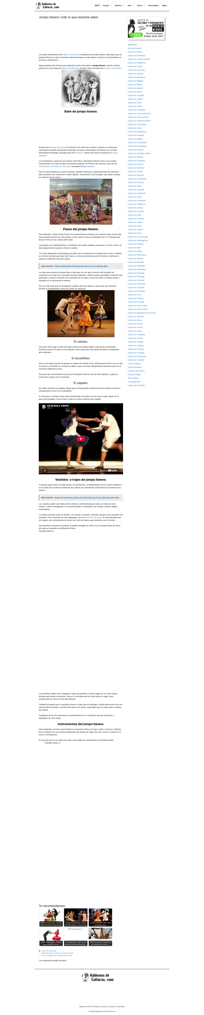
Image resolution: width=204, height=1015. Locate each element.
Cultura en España (135, 150)
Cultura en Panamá (136, 287)
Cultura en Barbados (136, 77)
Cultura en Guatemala (137, 179)
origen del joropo (58, 147)
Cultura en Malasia (136, 244)
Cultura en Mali (134, 248)
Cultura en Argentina (136, 63)
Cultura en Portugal (136, 302)
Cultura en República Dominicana (142, 313)
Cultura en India (134, 197)
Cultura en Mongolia (136, 266)
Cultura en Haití (134, 186)
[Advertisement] (81, 35)
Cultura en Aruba (135, 66)
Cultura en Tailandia (136, 335)
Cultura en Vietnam (136, 360)
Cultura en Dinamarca (137, 132)
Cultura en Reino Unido (138, 309)
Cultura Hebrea (134, 364)
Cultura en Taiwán (135, 342)
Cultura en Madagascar (138, 240)
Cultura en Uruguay (136, 353)
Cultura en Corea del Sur (138, 117)
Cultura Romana (135, 367)
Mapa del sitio (84, 1007)
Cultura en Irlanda (135, 208)
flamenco (79, 153)
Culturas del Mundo (136, 371)
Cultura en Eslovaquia (137, 146)
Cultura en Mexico (135, 258)
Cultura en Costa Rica (137, 124)
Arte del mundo (134, 48)
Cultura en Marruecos (137, 255)
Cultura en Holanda (136, 190)
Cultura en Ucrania (136, 349)
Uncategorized (134, 382)
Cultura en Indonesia (136, 200)
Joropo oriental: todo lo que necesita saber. (56, 955)
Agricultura (132, 45)
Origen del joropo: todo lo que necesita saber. (57, 953)
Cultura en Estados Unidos (139, 153)
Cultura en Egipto (135, 139)
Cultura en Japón (135, 222)
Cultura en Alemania (136, 55)
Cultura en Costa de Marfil (139, 121)
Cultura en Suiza (135, 331)
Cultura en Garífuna (136, 168)
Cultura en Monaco (136, 262)
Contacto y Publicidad (116, 1007)
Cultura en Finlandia (136, 161)
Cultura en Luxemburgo (138, 237)
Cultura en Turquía (136, 345)
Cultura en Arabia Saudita (139, 59)
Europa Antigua (134, 374)
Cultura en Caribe (135, 99)
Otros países (153, 5)
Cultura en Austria (135, 74)
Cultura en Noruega (136, 273)
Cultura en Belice (135, 84)
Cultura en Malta (135, 251)
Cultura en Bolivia (135, 88)
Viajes (164, 5)
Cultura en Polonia (135, 298)
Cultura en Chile (134, 103)
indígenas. (90, 166)
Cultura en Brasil (135, 92)
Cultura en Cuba (135, 128)
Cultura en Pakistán (136, 280)
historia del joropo (94, 517)
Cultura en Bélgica (135, 81)
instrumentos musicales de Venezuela (55, 166)
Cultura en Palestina (136, 284)
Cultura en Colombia (136, 110)
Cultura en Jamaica (136, 219)
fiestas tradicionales (70, 68)
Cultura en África (135, 52)
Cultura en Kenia (135, 226)
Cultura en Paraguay (136, 291)
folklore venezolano (70, 55)
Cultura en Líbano (135, 229)
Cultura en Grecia (135, 171)
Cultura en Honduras (137, 193)
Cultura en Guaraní (136, 175)
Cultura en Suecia (135, 324)
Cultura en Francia (135, 164)
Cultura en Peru (134, 295)
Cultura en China (135, 106)
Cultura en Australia (136, 70)
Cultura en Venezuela (48, 951)
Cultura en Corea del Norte (139, 113)
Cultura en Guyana (136, 182)
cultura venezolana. (113, 68)
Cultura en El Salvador (137, 142)
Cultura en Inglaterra (136, 204)
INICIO (97, 5)
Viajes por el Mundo (136, 385)
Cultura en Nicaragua (137, 269)
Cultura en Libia (134, 233)
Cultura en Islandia (136, 211)
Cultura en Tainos (135, 338)
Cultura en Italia (134, 215)
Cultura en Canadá (136, 95)
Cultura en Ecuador (136, 135)
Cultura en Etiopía (135, 157)
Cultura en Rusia (135, 320)
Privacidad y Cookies (99, 1007)
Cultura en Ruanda (136, 316)
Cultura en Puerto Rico (137, 306)
